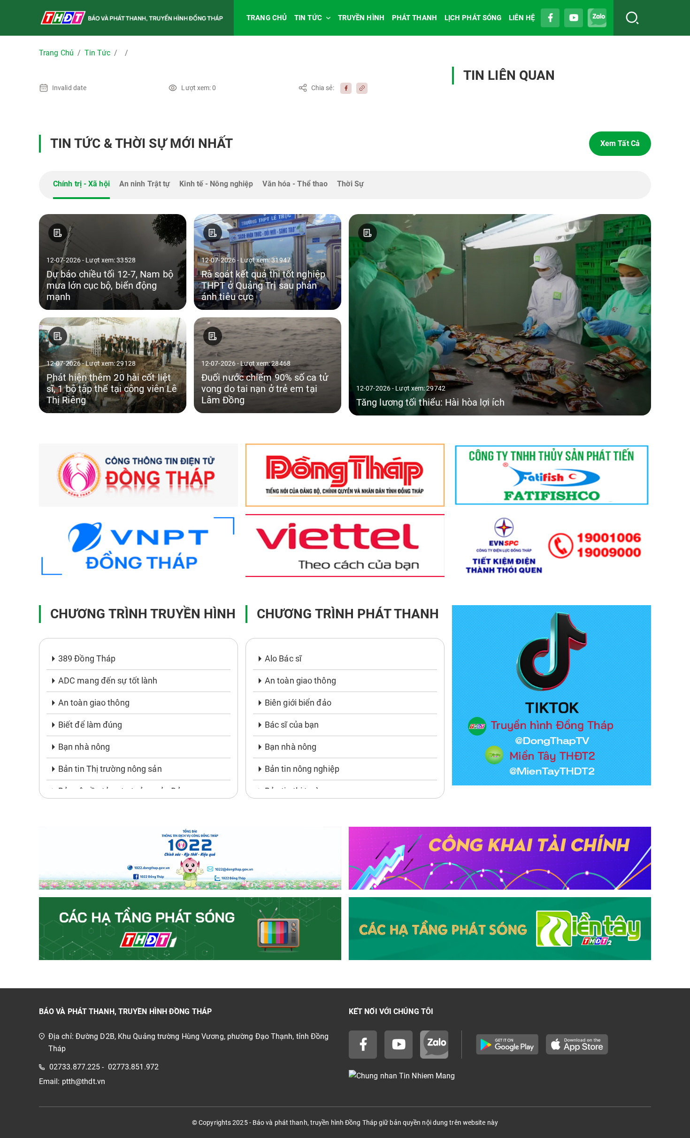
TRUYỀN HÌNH (361, 18)
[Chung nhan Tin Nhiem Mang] (500, 1076)
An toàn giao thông (94, 702)
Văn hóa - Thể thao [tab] (295, 183)
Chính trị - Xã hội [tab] (81, 183)
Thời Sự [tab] (350, 183)
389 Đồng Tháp (86, 658)
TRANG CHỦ (266, 18)
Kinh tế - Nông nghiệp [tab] (216, 183)
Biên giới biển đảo (298, 702)
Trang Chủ (56, 52)
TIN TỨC (308, 18)
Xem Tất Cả (620, 143)
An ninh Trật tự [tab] (144, 183)
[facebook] (344, 88)
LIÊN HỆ (522, 18)
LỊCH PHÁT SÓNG (473, 18)
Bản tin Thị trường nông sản (110, 769)
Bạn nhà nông (84, 747)
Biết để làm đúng (90, 725)
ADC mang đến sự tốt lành (107, 680)
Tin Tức (97, 52)
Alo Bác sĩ (283, 658)
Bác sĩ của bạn (292, 725)
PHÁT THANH (414, 18)
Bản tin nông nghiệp (302, 769)
